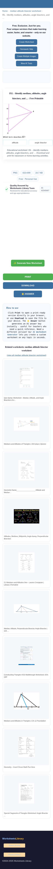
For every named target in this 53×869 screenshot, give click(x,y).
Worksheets (13, 838)
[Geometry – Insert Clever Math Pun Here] (26, 747)
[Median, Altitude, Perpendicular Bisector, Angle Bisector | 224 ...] (26, 608)
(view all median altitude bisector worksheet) (26, 355)
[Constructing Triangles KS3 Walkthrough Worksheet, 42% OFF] (26, 655)
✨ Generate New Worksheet (28, 263)
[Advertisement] (26, 228)
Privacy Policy (14, 854)
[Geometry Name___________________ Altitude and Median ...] (26, 470)
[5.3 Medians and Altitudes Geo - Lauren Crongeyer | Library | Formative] (26, 562)
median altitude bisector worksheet (25, 11)
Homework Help (26, 49)
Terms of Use (14, 845)
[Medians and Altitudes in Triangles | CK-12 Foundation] (26, 701)
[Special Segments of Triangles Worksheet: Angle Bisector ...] (26, 793)
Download (27, 285)
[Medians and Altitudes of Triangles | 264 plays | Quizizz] (26, 424)
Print (28, 277)
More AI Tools (26, 63)
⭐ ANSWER (27, 294)
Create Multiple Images (26, 56)
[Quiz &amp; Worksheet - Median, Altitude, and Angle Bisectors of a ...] (26, 378)
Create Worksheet (26, 42)
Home (5, 11)
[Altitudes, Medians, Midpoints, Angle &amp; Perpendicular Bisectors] (26, 516)
